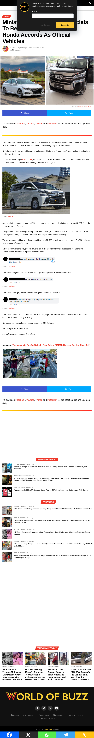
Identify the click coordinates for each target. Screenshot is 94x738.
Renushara (16, 50)
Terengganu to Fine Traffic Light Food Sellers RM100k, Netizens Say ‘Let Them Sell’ (50, 345)
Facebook (20, 123)
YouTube (88, 107)
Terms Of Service (74, 715)
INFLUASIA (47, 729)
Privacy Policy (48, 718)
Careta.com (27, 160)
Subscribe (65, 25)
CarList (80, 107)
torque (10, 217)
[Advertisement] (47, 438)
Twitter (38, 123)
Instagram (52, 123)
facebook (11, 266)
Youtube (30, 123)
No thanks (45, 25)
